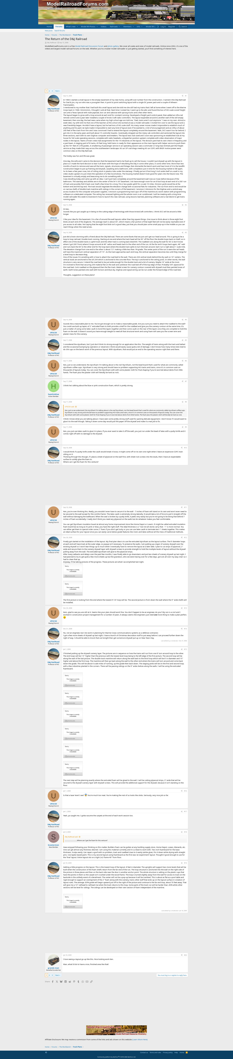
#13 (185, 608)
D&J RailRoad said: (71, 837)
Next (57, 91)
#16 (185, 791)
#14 (185, 629)
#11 (185, 507)
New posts (49, 31)
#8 (186, 402)
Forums (58, 26)
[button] (77, 26)
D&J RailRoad (51, 42)
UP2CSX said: (69, 407)
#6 (186, 361)
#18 (185, 832)
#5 (186, 340)
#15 (185, 649)
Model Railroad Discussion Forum (89, 46)
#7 (186, 381)
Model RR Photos (88, 26)
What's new (70, 26)
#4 (186, 320)
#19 (185, 863)
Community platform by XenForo (116, 1057)
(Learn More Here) (140, 1039)
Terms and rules (155, 1052)
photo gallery (113, 46)
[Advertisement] (116, 69)
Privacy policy (168, 1052)
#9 (186, 427)
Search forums (59, 31)
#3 (186, 232)
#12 (185, 537)
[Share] (182, 96)
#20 (185, 955)
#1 (186, 96)
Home (49, 26)
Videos (103, 26)
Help (176, 1052)
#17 (185, 811)
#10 (185, 448)
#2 (186, 205)
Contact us (144, 1052)
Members (127, 26)
